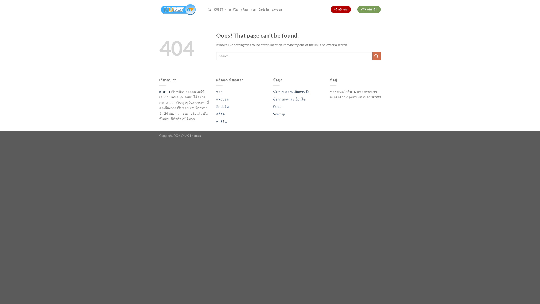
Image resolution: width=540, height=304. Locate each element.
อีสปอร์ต (264, 9)
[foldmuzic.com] (180, 9)
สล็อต (244, 9)
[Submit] (376, 56)
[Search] (209, 9)
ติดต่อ (277, 106)
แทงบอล (277, 9)
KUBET (218, 9)
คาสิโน (233, 9)
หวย (253, 9)
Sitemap (279, 114)
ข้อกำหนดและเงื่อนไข (289, 99)
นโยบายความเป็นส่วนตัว (291, 92)
